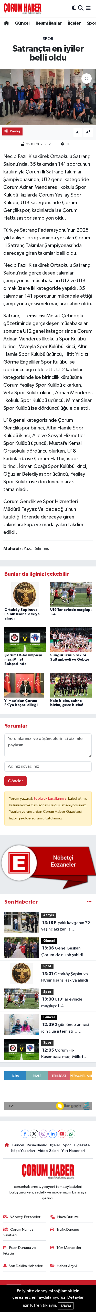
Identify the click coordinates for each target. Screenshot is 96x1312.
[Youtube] (62, 1134)
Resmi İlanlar (49, 23)
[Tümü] (89, 902)
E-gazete (82, 1145)
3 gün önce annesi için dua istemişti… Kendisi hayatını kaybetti (65, 1028)
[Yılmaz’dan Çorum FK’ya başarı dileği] (25, 685)
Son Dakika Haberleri (26, 1266)
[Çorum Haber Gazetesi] (22, 8)
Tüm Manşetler (68, 1248)
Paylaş (15, 131)
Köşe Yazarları (23, 1151)
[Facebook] (25, 1134)
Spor (48, 39)
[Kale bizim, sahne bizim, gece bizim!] (71, 685)
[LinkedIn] (52, 1134)
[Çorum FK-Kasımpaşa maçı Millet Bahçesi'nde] (25, 640)
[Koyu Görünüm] (74, 8)
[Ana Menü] (88, 8)
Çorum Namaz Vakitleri (18, 1232)
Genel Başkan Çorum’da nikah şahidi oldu (62, 952)
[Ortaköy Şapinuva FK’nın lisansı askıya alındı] (25, 594)
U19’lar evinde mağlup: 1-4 (61, 1002)
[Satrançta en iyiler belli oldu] (48, 97)
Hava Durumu (68, 1217)
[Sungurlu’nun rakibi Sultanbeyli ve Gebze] (71, 640)
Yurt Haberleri (73, 1151)
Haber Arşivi (67, 1266)
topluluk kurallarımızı (51, 798)
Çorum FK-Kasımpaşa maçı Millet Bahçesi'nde (23, 659)
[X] (34, 1134)
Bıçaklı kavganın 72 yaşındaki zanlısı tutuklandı (65, 927)
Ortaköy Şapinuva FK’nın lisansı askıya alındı (22, 614)
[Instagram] (43, 1134)
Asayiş (48, 915)
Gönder (15, 781)
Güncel (22, 23)
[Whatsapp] (71, 1134)
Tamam (66, 1305)
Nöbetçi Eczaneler (25, 1217)
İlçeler (74, 23)
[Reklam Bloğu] (48, 867)
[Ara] (80, 8)
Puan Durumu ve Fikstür (19, 1250)
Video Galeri (48, 1151)
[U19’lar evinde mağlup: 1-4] (71, 594)
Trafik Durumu (67, 1229)
